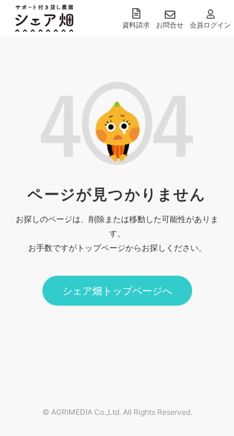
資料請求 (136, 25)
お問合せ (169, 25)
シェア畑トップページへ (117, 290)
